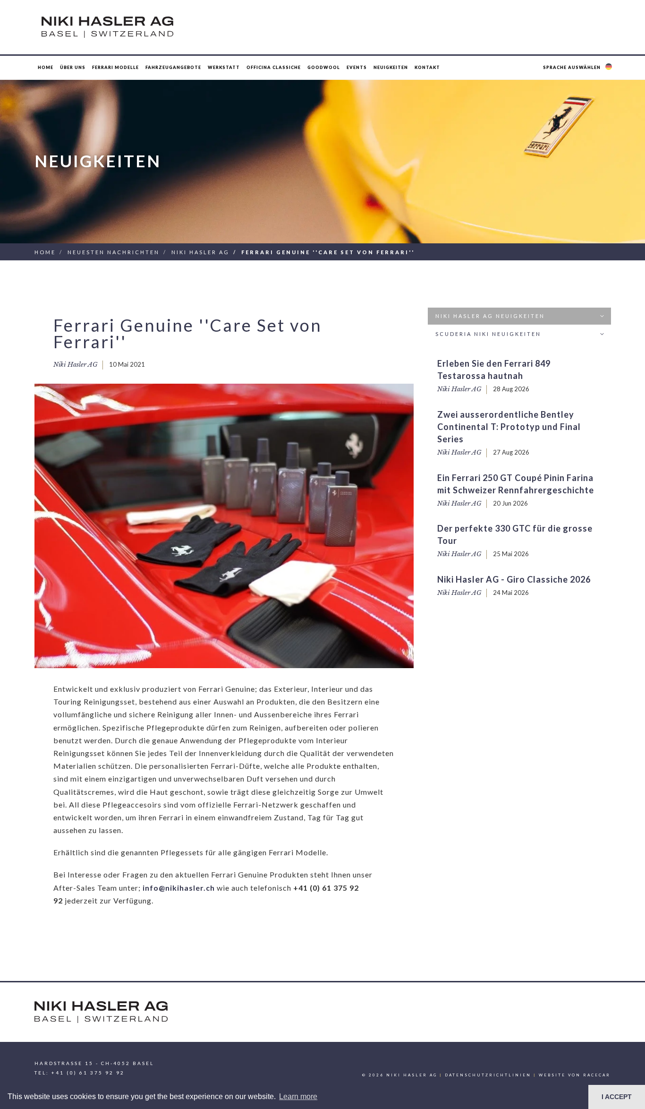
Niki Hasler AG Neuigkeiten (490, 316)
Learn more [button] (298, 1096)
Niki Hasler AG (200, 252)
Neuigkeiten (390, 67)
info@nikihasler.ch (179, 887)
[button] (579, 67)
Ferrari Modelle (115, 67)
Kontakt (427, 67)
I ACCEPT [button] (617, 1096)
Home (45, 67)
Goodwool (323, 67)
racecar (597, 1075)
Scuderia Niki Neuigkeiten (488, 334)
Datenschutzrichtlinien (488, 1075)
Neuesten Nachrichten (114, 252)
